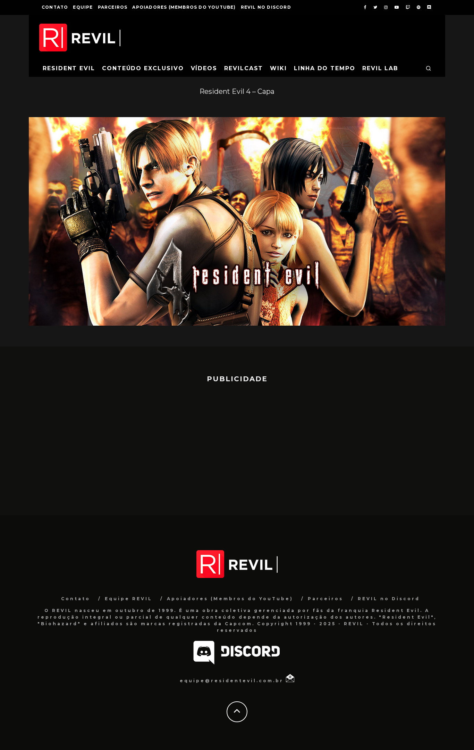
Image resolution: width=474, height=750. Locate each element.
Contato (55, 7)
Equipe (83, 7)
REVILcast (243, 68)
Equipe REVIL (128, 598)
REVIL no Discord (266, 7)
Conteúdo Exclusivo (143, 68)
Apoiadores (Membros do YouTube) (184, 7)
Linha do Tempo (324, 68)
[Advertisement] (237, 446)
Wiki (278, 68)
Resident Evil (69, 68)
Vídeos (204, 68)
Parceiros (113, 7)
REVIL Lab (380, 68)
